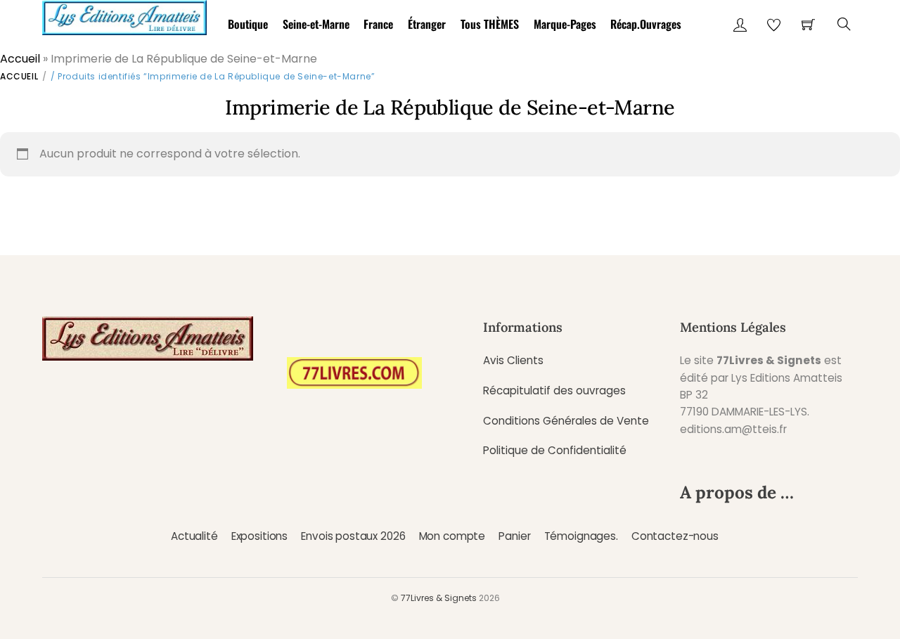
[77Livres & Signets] (124, 15)
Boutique (248, 23)
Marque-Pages (565, 23)
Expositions (259, 536)
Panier (514, 536)
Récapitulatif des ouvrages (554, 390)
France (378, 23)
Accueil (20, 59)
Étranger (427, 23)
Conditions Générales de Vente (566, 420)
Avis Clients (513, 360)
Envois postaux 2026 (353, 536)
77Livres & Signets (439, 598)
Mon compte (452, 536)
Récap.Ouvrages (645, 23)
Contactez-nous (675, 536)
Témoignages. (581, 536)
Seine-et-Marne (316, 23)
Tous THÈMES (490, 23)
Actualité (194, 536)
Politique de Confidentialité (554, 450)
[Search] (844, 24)
